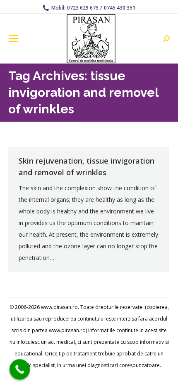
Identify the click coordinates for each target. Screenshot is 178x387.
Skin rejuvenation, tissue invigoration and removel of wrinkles (86, 166)
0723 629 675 (83, 7)
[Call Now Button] (20, 369)
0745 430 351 (119, 7)
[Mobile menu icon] (13, 39)
